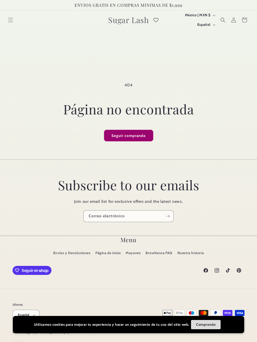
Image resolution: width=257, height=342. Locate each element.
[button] (10, 20)
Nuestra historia (190, 253)
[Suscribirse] (167, 216)
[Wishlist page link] (155, 20)
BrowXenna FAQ (159, 253)
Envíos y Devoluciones (72, 253)
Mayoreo (133, 253)
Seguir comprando (128, 135)
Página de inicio (108, 253)
